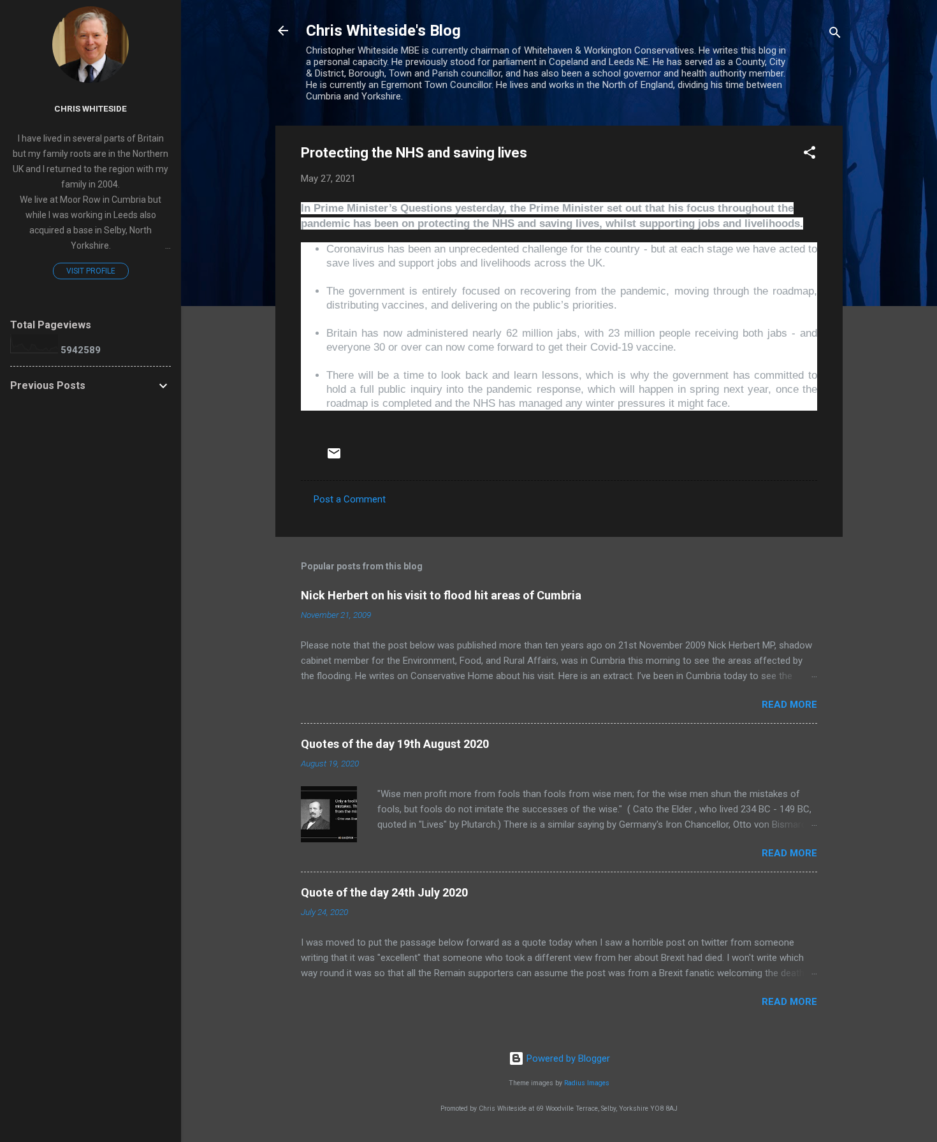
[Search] (835, 34)
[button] (809, 155)
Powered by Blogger (567, 1058)
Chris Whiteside (90, 108)
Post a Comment (350, 499)
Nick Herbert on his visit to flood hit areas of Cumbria (441, 595)
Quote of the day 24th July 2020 (384, 892)
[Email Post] (334, 458)
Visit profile (90, 271)
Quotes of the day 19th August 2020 (395, 743)
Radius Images (586, 1083)
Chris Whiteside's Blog (383, 31)
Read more (789, 704)
